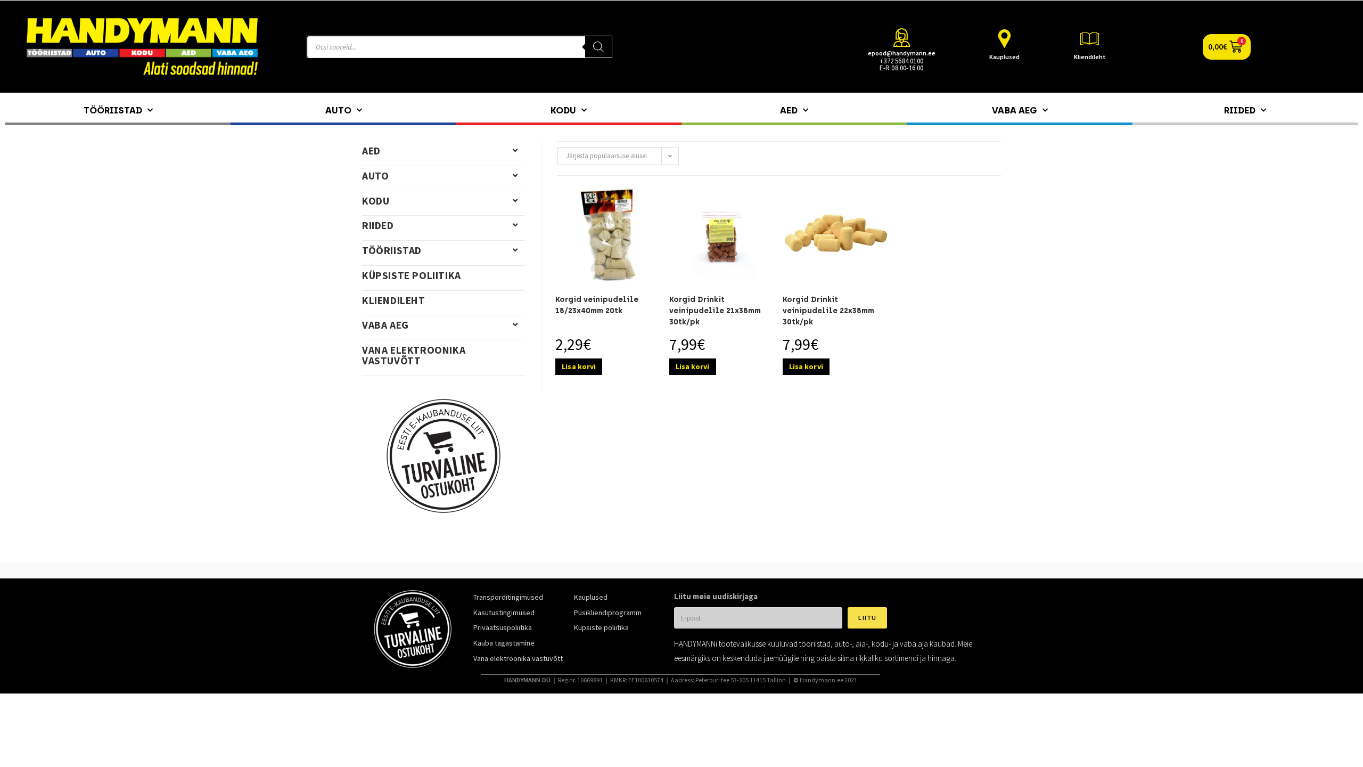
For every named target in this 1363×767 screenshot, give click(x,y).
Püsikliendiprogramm (608, 612)
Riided (1239, 110)
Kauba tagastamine (504, 643)
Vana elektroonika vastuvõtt (413, 355)
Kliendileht (1090, 57)
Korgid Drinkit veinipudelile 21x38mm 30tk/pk (715, 311)
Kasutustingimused (504, 612)
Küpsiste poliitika (411, 275)
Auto (338, 110)
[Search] (598, 47)
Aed (789, 110)
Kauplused (1004, 57)
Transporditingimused (508, 597)
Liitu (867, 618)
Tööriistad (113, 110)
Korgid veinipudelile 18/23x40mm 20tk (596, 305)
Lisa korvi (579, 366)
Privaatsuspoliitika (502, 627)
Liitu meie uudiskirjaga (716, 596)
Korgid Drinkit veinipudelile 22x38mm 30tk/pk (828, 311)
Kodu (563, 110)
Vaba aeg (1014, 110)
